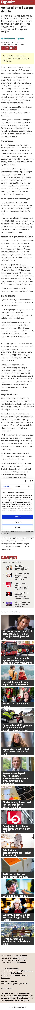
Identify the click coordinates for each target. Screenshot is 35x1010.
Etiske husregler (23, 998)
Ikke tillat (17, 527)
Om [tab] (29, 486)
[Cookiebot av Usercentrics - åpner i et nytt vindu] (25, 481)
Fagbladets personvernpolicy (17, 1000)
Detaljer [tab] (17, 486)
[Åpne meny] (32, 2)
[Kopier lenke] (15, 48)
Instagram (5, 978)
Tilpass (16, 522)
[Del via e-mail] (11, 48)
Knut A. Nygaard (18, 960)
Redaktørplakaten (20, 996)
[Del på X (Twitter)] (7, 48)
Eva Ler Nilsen (21, 955)
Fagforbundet (12, 968)
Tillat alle (17, 517)
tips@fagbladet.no (25, 971)
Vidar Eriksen (20, 962)
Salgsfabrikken (15, 973)
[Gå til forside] (8, 2)
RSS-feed (9, 988)
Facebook (16, 975)
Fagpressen (24, 993)
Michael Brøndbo (20, 958)
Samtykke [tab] (6, 486)
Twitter (25, 975)
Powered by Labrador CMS (17, 1007)
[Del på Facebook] (3, 48)
